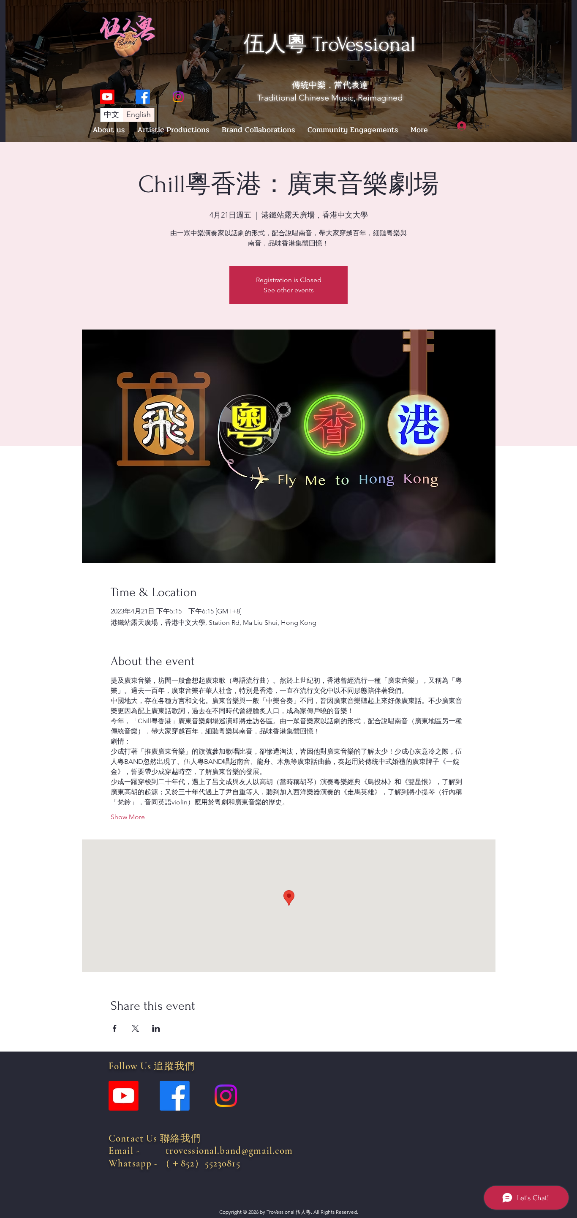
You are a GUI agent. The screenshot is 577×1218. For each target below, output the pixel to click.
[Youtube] (107, 97)
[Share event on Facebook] (115, 1028)
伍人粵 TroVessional (330, 44)
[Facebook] (143, 97)
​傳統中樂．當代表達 (330, 85)
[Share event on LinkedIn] (156, 1028)
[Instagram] (178, 97)
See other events (289, 290)
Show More (128, 817)
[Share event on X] (135, 1028)
